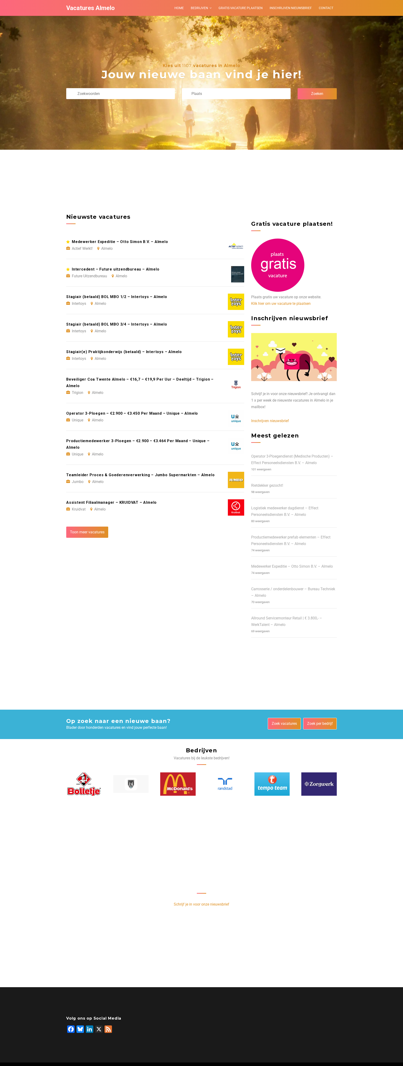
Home (179, 8)
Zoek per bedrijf (320, 723)
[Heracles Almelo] (131, 784)
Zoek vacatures (284, 723)
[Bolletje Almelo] (84, 784)
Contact (326, 8)
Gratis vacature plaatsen (241, 8)
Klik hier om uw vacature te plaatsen (281, 303)
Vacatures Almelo (90, 8)
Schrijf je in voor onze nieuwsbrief (201, 904)
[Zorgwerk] (319, 784)
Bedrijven (199, 8)
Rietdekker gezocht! (267, 485)
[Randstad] (225, 784)
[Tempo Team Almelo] (272, 784)
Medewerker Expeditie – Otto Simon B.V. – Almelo (292, 566)
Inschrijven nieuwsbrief (291, 8)
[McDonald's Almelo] (178, 784)
